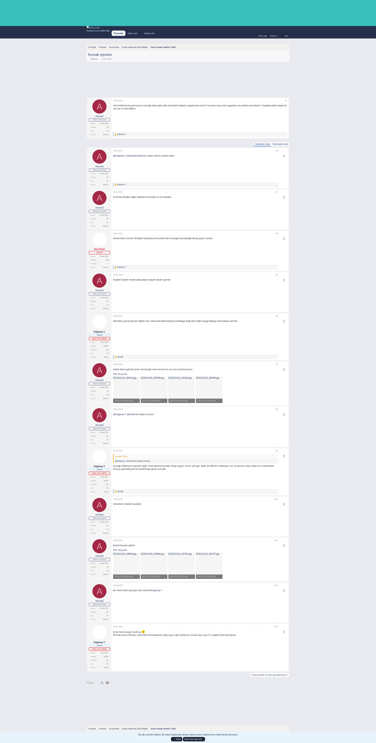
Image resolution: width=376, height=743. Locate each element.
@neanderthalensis (136, 155)
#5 (277, 275)
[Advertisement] (188, 71)
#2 (277, 151)
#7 (277, 364)
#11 (276, 540)
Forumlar (118, 33)
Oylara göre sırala (280, 144)
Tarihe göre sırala (262, 144)
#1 (286, 101)
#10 (276, 499)
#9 (277, 451)
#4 (277, 233)
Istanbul (105, 134)
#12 (276, 585)
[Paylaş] (282, 100)
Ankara (106, 357)
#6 (277, 316)
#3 (277, 192)
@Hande (131, 414)
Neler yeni (132, 33)
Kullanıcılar (149, 33)
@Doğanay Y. (119, 155)
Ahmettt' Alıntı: (121, 456)
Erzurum (105, 267)
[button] (140, 33)
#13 (276, 627)
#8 (277, 409)
